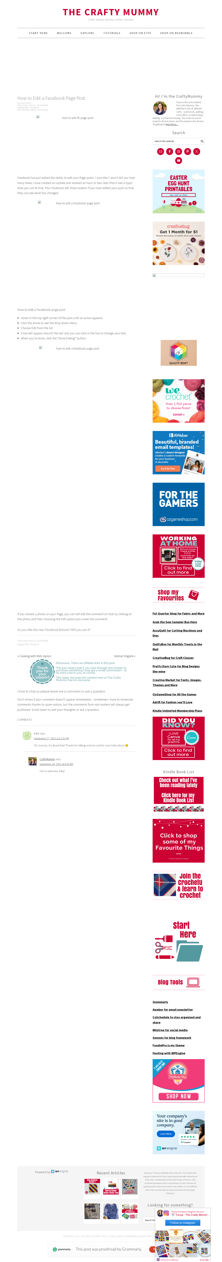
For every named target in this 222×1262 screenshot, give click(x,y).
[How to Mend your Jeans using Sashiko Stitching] (92, 1211)
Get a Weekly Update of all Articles (32, 109)
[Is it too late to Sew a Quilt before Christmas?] (130, 1186)
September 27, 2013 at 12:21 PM (51, 738)
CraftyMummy (47, 759)
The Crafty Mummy (111, 12)
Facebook (34, 107)
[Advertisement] (111, 65)
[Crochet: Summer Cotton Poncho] (111, 1211)
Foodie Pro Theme (149, 1236)
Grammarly (160, 1002)
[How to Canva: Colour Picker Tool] (111, 1186)
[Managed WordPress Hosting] (59, 1172)
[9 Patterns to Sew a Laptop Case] (130, 1211)
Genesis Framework (126, 1236)
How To (32, 105)
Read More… (172, 124)
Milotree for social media (170, 1030)
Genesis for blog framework (172, 1038)
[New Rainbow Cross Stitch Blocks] (92, 1186)
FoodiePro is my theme (169, 1045)
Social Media (42, 105)
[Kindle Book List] (179, 794)
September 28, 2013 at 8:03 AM (56, 764)
